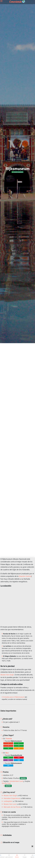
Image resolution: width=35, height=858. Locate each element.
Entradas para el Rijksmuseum (13, 697)
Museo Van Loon (10, 804)
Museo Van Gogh (7, 674)
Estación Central (25, 576)
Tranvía (9, 738)
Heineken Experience (12, 798)
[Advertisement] (17, 606)
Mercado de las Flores (12, 807)
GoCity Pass (6, 783)
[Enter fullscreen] (32, 846)
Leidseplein (8, 801)
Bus (7, 753)
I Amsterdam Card (16, 781)
